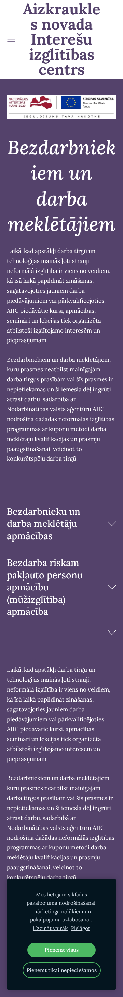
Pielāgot (80, 928)
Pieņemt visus (62, 950)
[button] (61, 524)
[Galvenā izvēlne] (11, 39)
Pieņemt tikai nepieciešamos (62, 970)
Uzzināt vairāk (50, 928)
